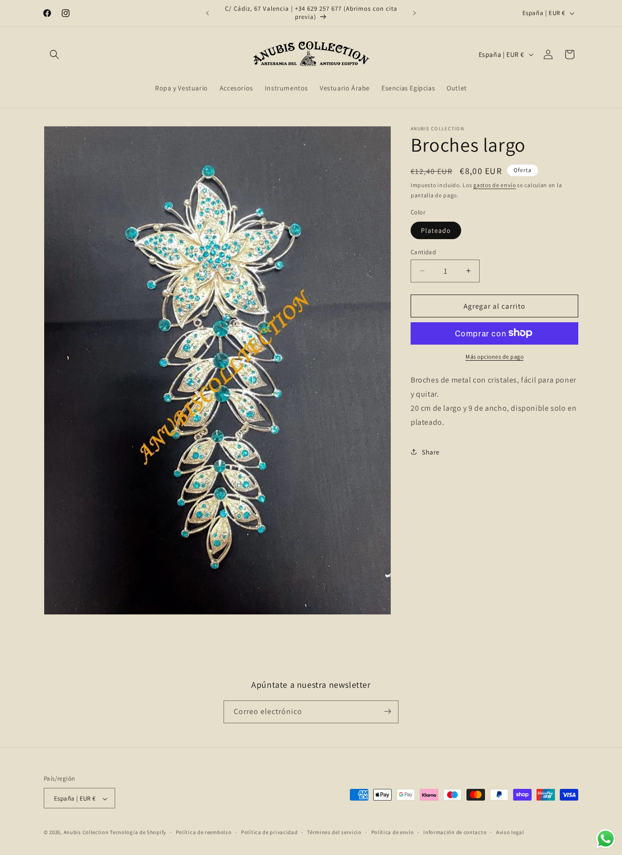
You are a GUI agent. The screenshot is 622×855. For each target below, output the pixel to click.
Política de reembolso (204, 832)
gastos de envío (494, 185)
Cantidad (423, 251)
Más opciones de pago (494, 356)
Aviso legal (510, 832)
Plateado (436, 230)
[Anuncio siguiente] (414, 13)
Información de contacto (454, 832)
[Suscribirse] (387, 711)
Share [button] (431, 451)
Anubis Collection (86, 832)
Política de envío (392, 832)
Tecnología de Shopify (138, 832)
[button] (54, 54)
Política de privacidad (269, 832)
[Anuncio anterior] (207, 13)
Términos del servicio (334, 832)
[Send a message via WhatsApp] (605, 838)
